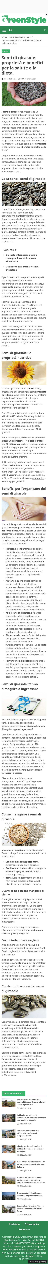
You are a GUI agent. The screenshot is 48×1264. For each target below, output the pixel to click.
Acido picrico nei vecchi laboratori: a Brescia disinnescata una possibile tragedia (31, 1117)
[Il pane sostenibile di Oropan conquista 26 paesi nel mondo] (8, 1196)
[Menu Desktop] (4, 30)
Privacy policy (32, 1224)
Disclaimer (14, 1224)
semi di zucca (33, 388)
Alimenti (5, 51)
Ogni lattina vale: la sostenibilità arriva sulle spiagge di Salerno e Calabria (31, 1164)
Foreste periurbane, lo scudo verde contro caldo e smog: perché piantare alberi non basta (31, 1180)
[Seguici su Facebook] (10, 30)
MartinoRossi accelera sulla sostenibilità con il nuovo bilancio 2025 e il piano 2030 (31, 1102)
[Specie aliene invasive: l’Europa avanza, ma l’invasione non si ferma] (8, 1209)
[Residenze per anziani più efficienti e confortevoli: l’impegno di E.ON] (8, 1133)
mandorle (39, 561)
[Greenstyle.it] (24, 19)
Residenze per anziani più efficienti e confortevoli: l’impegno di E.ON (28, 1133)
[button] (45, 30)
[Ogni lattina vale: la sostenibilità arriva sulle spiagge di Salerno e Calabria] (8, 1165)
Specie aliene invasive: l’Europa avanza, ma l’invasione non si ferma (30, 1208)
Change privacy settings (37, 1262)
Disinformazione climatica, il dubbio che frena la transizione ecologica (30, 1148)
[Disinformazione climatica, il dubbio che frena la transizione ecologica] (8, 1149)
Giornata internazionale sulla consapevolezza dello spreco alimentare (21, 258)
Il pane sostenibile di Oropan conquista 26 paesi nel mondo (29, 1194)
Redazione (24, 1229)
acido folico (38, 478)
